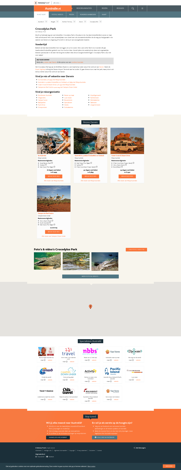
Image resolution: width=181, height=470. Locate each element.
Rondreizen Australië (45, 95)
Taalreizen (93, 102)
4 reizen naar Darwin (49, 62)
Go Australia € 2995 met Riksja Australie (51, 80)
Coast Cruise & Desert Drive (120, 155)
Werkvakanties (94, 100)
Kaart (104, 14)
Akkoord (169, 466)
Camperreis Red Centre (45, 213)
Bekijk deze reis (53, 176)
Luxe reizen (68, 98)
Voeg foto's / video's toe (136, 249)
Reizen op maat (69, 95)
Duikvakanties (68, 107)
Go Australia (42, 155)
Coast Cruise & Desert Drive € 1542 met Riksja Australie (56, 84)
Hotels (66, 105)
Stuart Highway (40, 69)
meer (42, 360)
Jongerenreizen (95, 105)
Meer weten (91, 466)
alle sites (56, 3)
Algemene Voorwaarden (60, 450)
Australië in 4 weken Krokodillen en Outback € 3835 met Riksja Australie (62, 82)
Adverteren (38, 450)
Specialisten (68, 102)
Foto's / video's (57, 14)
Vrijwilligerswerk (95, 95)
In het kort (41, 14)
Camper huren (42, 100)
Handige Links (47, 450)
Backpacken (42, 102)
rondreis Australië (77, 62)
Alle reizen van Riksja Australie (53, 181)
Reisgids (53, 22)
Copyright (72, 450)
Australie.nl (41, 22)
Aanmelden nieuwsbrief (58, 437)
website (50, 360)
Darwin (81, 22)
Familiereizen (94, 98)
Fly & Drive (41, 105)
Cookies (99, 450)
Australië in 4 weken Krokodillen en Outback (89, 155)
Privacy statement (82, 450)
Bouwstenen (68, 100)
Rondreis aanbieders (88, 14)
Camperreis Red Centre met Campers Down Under (57, 87)
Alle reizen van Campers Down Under (54, 236)
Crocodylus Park (94, 22)
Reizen (71, 14)
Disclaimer (92, 450)
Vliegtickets (42, 98)
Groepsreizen (42, 107)
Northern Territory (67, 22)
